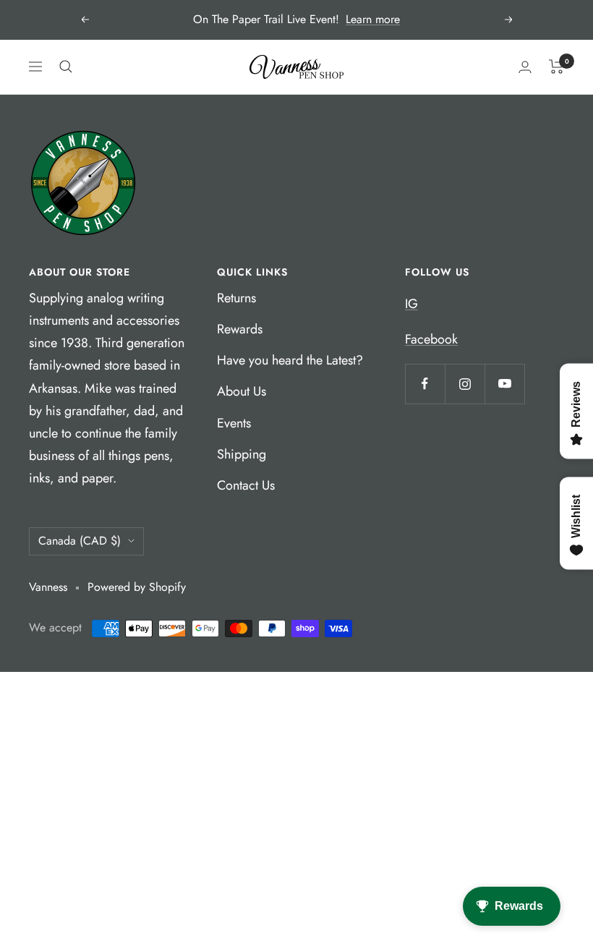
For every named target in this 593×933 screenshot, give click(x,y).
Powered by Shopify (137, 587)
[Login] (525, 67)
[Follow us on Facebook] (425, 384)
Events (234, 423)
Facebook (431, 339)
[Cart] (556, 66)
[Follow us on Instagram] (465, 384)
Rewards (240, 329)
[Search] (65, 66)
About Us (241, 391)
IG (411, 303)
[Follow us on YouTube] (504, 384)
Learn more (373, 19)
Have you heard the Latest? (290, 360)
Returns (236, 298)
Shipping (241, 454)
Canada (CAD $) (79, 540)
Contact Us (246, 485)
